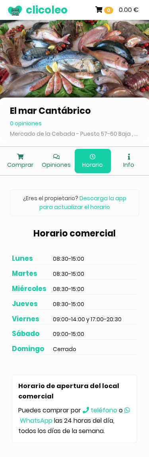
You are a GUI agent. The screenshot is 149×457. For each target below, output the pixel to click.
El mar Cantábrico (50, 111)
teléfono (103, 410)
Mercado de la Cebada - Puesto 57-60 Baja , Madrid (74, 134)
